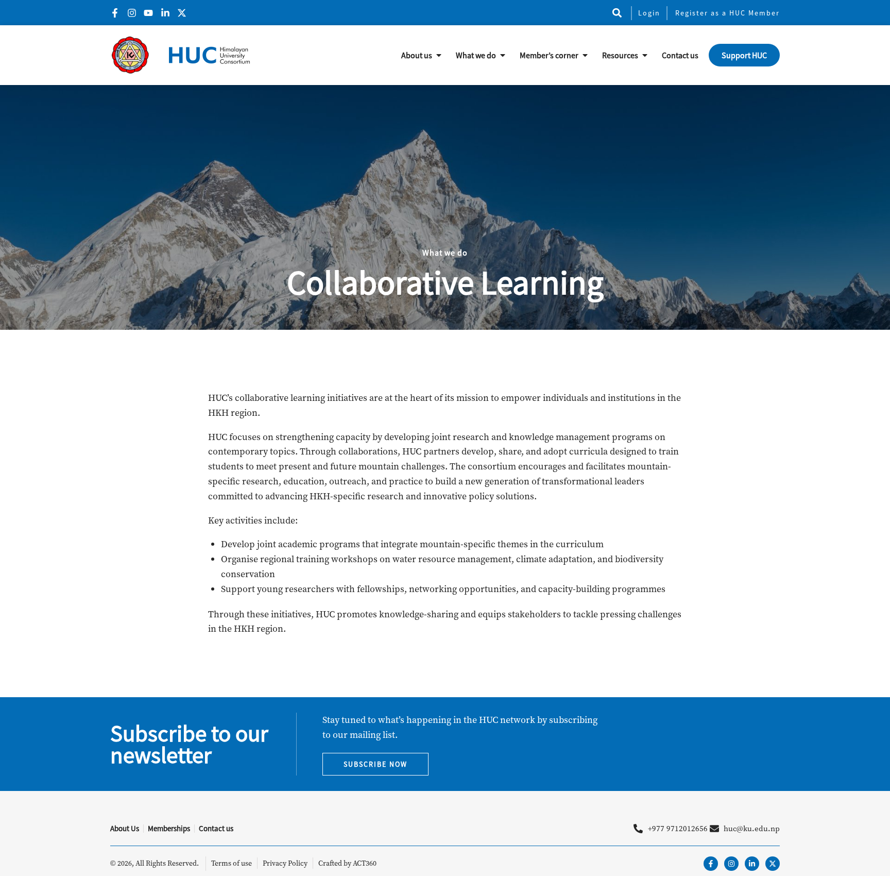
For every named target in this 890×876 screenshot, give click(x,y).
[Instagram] (731, 863)
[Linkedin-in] (752, 863)
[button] (616, 12)
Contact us (680, 55)
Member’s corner (549, 55)
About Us (124, 828)
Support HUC (744, 55)
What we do (476, 55)
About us (416, 55)
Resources (620, 55)
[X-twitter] (772, 863)
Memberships (169, 828)
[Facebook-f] (711, 863)
